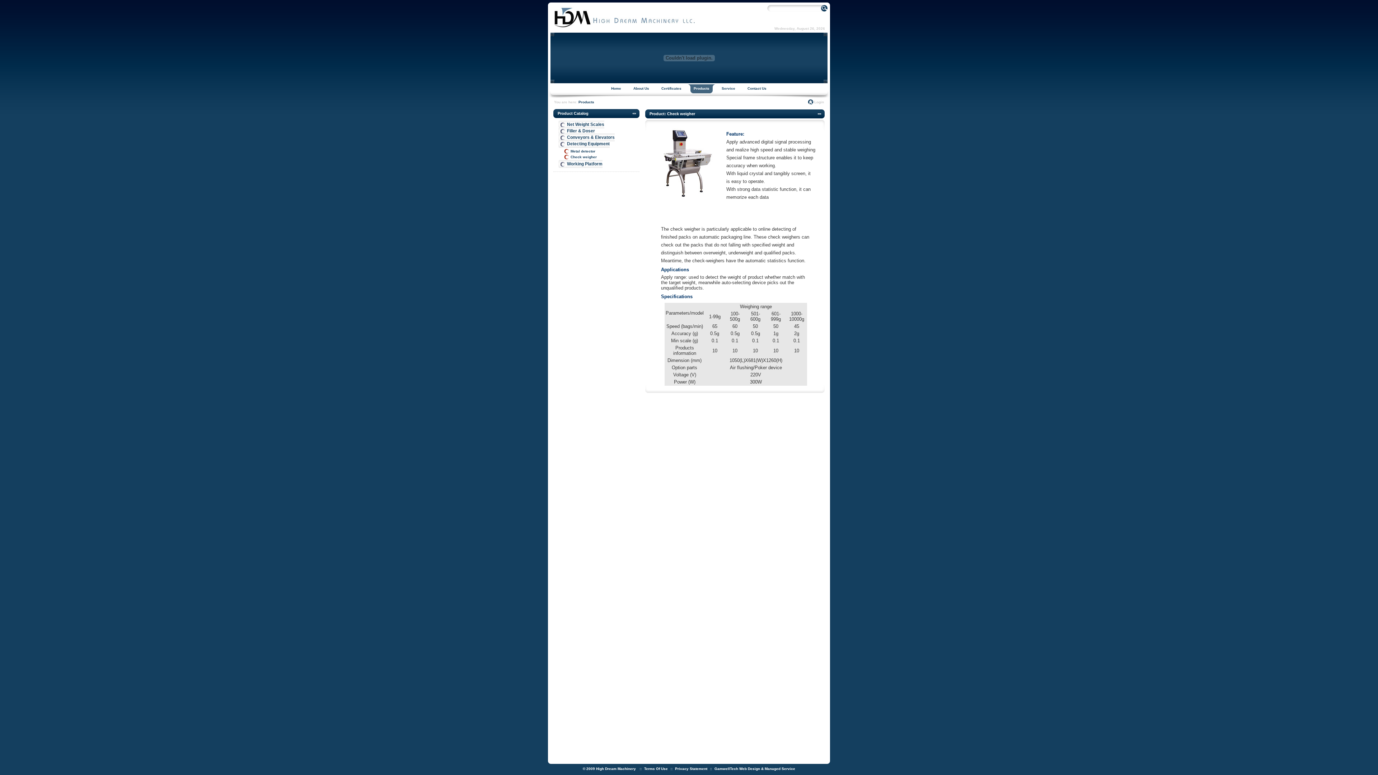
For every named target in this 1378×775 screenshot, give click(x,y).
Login (819, 102)
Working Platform (585, 163)
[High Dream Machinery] (624, 27)
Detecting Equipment (588, 143)
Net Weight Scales (585, 124)
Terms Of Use (656, 769)
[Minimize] (634, 114)
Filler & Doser (581, 130)
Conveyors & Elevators (591, 137)
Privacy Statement (691, 769)
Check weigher (584, 157)
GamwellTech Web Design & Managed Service (754, 769)
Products (586, 102)
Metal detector (583, 151)
